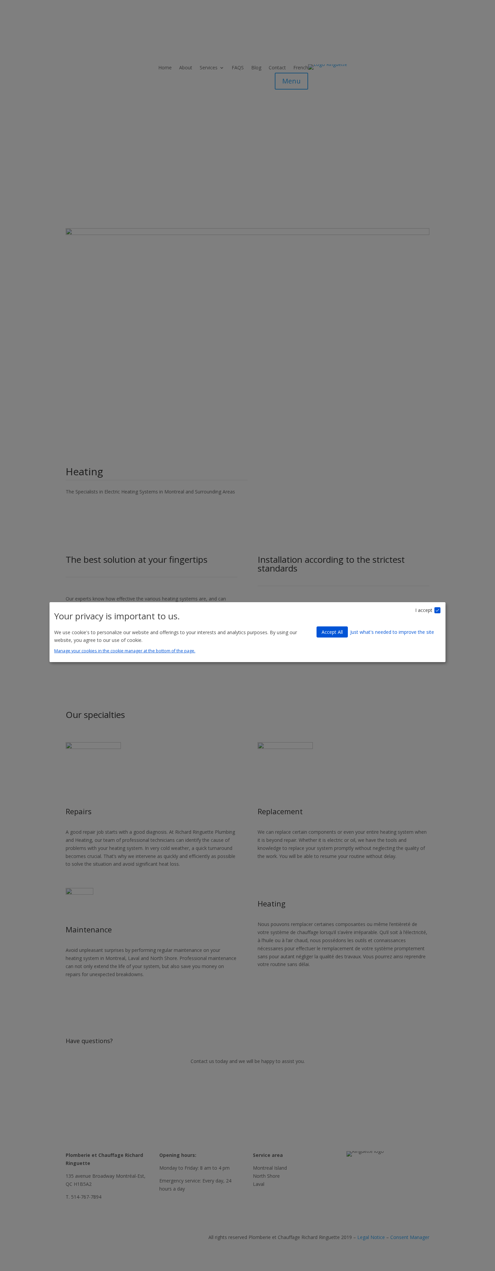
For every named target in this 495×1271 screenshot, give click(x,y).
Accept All (332, 632)
